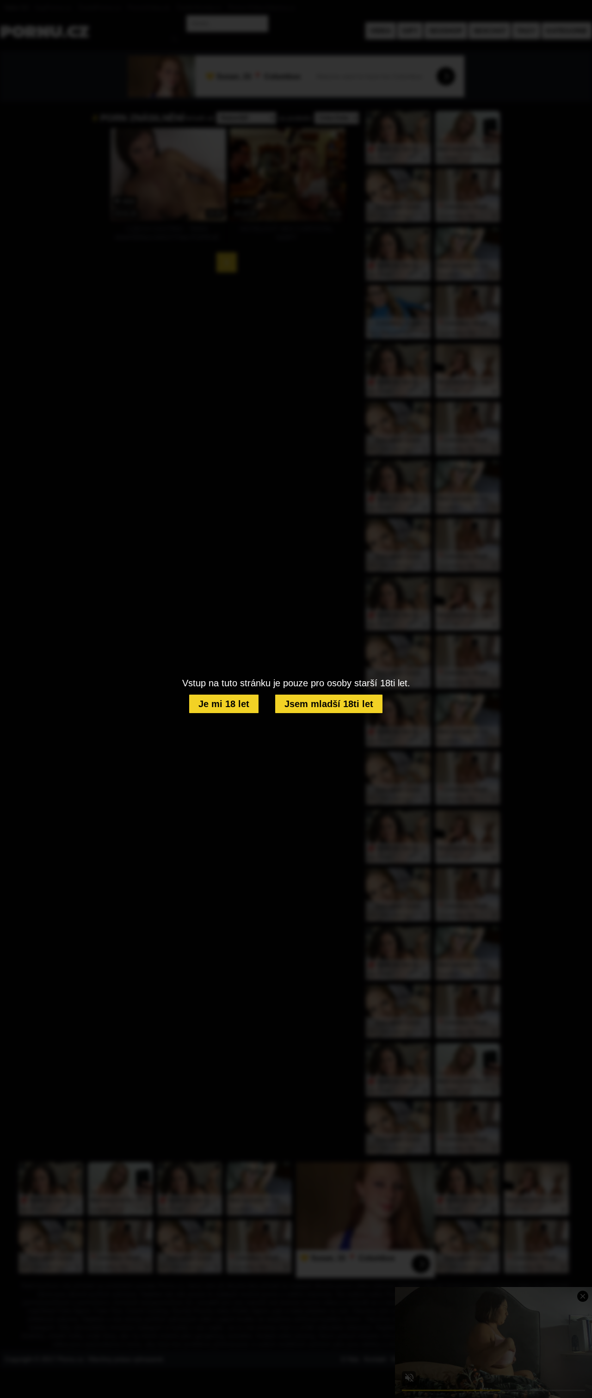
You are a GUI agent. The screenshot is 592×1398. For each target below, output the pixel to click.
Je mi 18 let (223, 704)
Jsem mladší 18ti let (328, 704)
